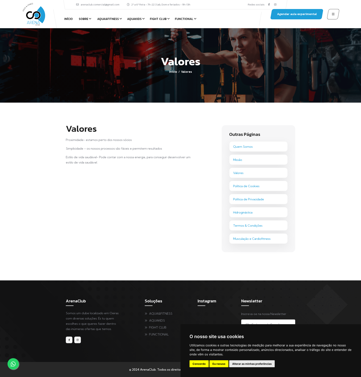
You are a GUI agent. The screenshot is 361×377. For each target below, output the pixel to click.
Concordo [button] (199, 363)
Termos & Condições (247, 225)
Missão (237, 160)
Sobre (83, 19)
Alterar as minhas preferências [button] (252, 363)
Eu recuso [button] (218, 363)
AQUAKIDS (134, 19)
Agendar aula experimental (297, 14)
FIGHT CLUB (158, 19)
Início (68, 19)
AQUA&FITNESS (108, 19)
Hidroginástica (243, 212)
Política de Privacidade (248, 199)
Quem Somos (243, 146)
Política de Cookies (246, 186)
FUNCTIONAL (184, 19)
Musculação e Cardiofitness (252, 239)
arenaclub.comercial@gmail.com (100, 5)
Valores (238, 173)
